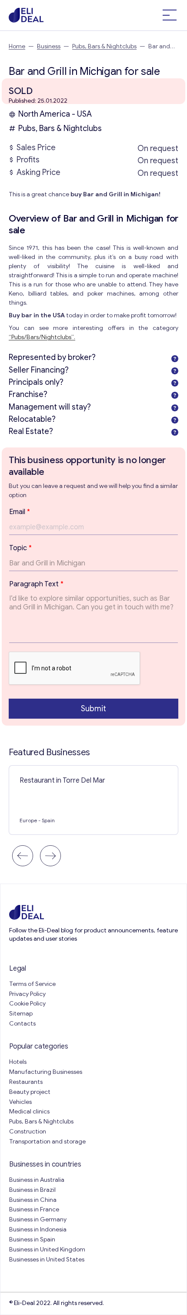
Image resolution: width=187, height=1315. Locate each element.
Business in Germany (38, 1219)
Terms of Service (32, 984)
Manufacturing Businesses (45, 1072)
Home (17, 46)
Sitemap (21, 1013)
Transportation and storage (47, 1141)
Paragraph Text (36, 584)
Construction (27, 1131)
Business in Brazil (32, 1190)
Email (19, 512)
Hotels (18, 1062)
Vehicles (20, 1102)
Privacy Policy (27, 994)
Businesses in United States (46, 1259)
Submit (93, 708)
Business (48, 46)
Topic (20, 548)
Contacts (22, 1023)
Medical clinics (29, 1111)
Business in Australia (36, 1180)
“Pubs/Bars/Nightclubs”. (42, 337)
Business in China (33, 1200)
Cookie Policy (27, 1003)
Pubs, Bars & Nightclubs (104, 46)
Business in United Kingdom (47, 1249)
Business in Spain (32, 1239)
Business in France (34, 1209)
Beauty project (29, 1092)
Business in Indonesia (38, 1229)
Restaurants (26, 1082)
